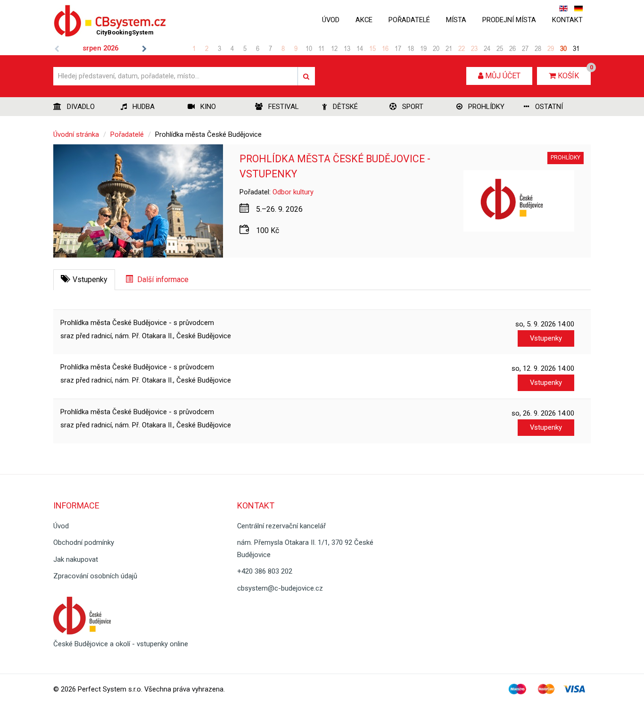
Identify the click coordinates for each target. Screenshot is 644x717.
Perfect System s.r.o (109, 689)
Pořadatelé (409, 20)
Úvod (330, 20)
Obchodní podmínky (83, 542)
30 (563, 48)
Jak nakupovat (75, 559)
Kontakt (567, 20)
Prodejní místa (509, 20)
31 (576, 48)
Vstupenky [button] (546, 338)
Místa (456, 20)
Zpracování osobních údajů (95, 576)
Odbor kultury (293, 192)
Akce (363, 20)
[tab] (84, 280)
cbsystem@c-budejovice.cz (280, 588)
